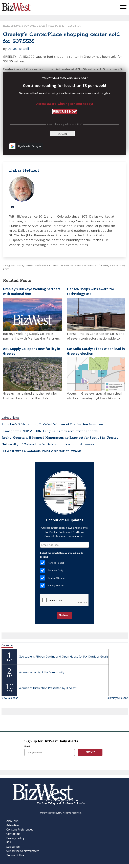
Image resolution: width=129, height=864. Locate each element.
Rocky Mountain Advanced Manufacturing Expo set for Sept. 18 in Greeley (60, 438)
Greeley (38, 265)
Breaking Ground (56, 577)
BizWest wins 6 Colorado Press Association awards (41, 451)
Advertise (12, 825)
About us (12, 821)
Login (62, 134)
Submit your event (117, 697)
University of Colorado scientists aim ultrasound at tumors (48, 445)
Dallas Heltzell (18, 48)
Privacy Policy (15, 838)
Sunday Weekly (55, 585)
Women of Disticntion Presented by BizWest (47, 688)
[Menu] (123, 8)
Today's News (25, 265)
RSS (8, 842)
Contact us (13, 834)
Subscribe (13, 847)
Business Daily (55, 570)
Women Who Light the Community (41, 672)
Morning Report (56, 562)
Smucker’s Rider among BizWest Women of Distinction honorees (52, 424)
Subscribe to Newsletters (22, 851)
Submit (64, 615)
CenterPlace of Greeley (95, 265)
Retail (78, 265)
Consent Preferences (19, 829)
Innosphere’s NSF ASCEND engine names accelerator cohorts (50, 431)
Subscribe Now (64, 111)
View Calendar (10, 697)
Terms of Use (15, 855)
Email (27, 746)
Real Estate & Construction (24, 25)
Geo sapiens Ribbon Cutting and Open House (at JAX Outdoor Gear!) (63, 656)
